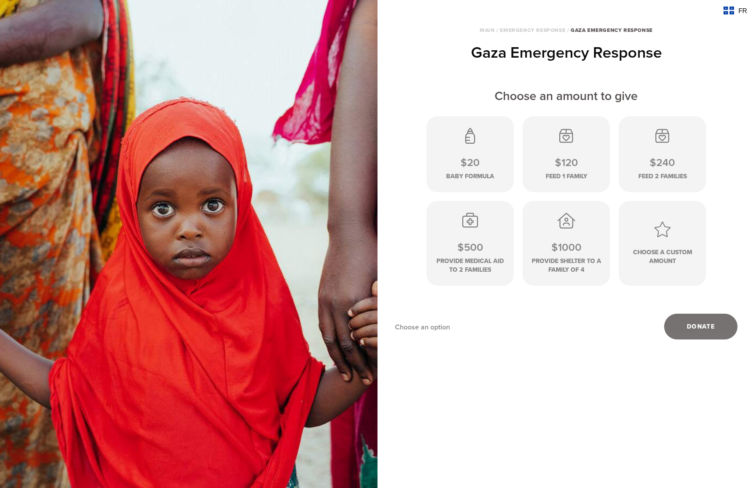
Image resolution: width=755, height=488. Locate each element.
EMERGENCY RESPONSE (532, 30)
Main (487, 30)
